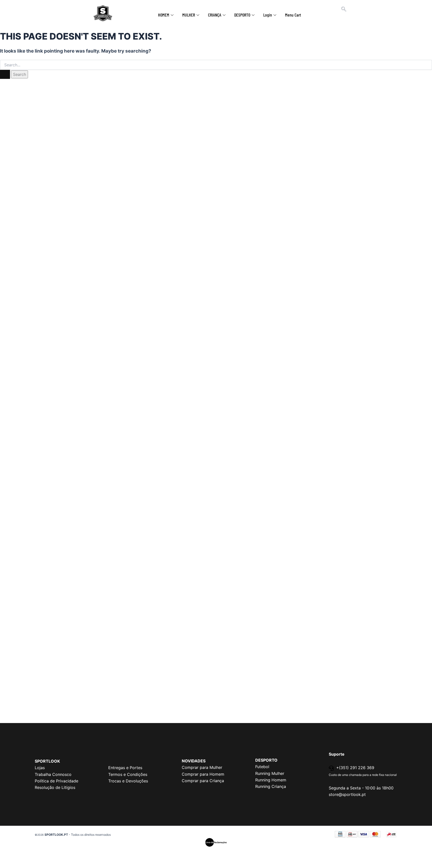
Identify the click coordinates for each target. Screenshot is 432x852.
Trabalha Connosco (53, 774)
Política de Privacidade (56, 780)
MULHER (188, 15)
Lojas (40, 767)
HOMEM (163, 15)
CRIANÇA (214, 15)
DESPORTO (242, 15)
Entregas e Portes (125, 767)
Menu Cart (293, 15)
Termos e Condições (127, 774)
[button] (344, 10)
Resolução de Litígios (55, 787)
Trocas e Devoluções (128, 780)
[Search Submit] (5, 74)
